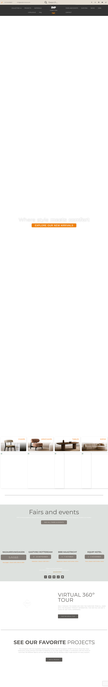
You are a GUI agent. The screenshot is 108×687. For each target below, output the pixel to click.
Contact (69, 12)
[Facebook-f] (91, 2)
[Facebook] (49, 576)
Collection (16, 8)
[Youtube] (102, 2)
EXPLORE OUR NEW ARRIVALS (54, 225)
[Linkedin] (99, 2)
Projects (27, 8)
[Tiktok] (106, 2)
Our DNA (84, 8)
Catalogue (32, 12)
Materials (38, 8)
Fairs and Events (72, 8)
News (93, 8)
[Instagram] (95, 2)
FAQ (40, 12)
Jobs (99, 8)
